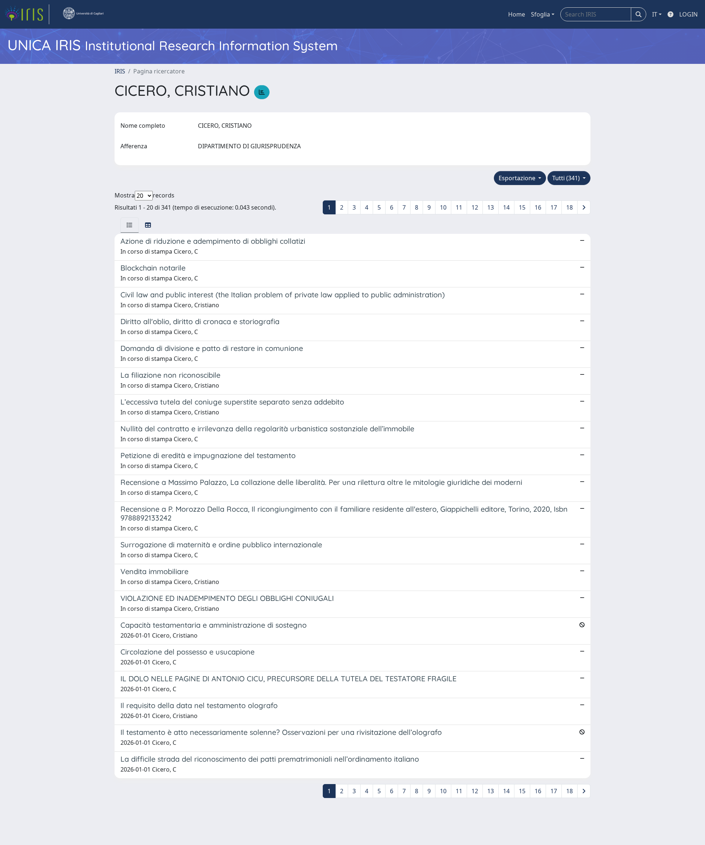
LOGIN (688, 14)
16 (538, 207)
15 (522, 207)
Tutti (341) (566, 178)
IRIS (120, 71)
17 (553, 207)
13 (490, 207)
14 (506, 207)
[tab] (129, 225)
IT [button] (654, 14)
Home (516, 14)
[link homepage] (26, 14)
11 (459, 207)
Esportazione (518, 178)
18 (569, 207)
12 (474, 207)
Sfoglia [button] (540, 14)
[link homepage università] (83, 14)
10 (443, 207)
